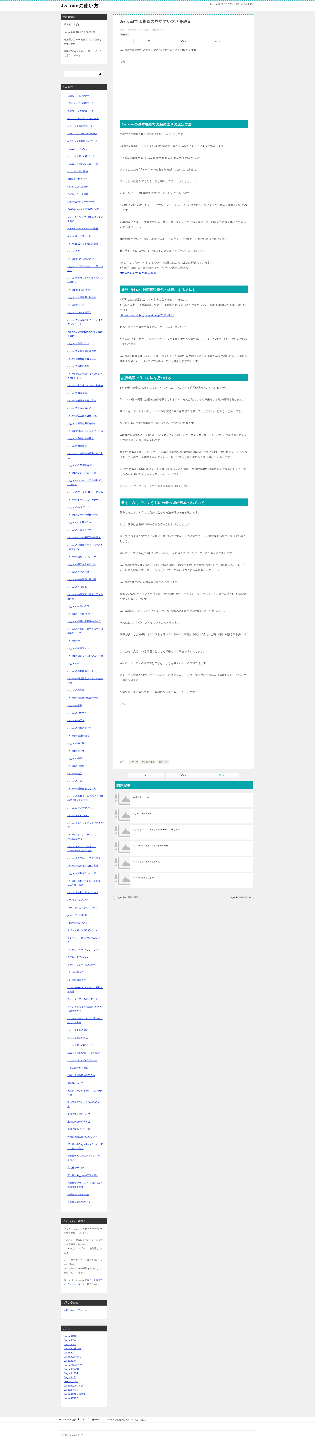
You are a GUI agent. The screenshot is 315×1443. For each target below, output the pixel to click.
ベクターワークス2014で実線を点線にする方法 (85, 1020)
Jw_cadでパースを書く (79, 312)
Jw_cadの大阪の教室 (78, 606)
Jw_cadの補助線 (75, 766)
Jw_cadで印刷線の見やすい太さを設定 (84, 333)
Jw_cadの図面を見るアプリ (81, 564)
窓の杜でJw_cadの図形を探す (82, 1175)
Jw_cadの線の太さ (77, 713)
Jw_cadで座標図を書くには (145, 813)
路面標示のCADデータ (79, 1202)
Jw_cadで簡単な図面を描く (81, 423)
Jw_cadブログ (71, 1389)
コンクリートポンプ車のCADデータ (84, 940)
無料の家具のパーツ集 (78, 1129)
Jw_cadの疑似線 (75, 690)
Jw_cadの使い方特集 (75, 1394)
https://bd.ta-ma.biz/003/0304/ (138, 273)
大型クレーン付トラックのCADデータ (84, 1092)
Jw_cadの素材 (74, 705)
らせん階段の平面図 (77, 1068)
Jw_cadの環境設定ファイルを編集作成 (150, 845)
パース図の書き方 (76, 980)
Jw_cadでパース (75, 305)
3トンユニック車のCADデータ (83, 118)
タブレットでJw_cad (78, 957)
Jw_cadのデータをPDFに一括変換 (85, 492)
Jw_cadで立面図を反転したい (82, 415)
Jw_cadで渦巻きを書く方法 (81, 400)
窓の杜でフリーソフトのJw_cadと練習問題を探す (85, 1185)
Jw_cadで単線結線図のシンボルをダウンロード (85, 322)
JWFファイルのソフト (79, 900)
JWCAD (134, 762)
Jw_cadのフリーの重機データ (82, 514)
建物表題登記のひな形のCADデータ (84, 1104)
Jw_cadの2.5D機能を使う (80, 465)
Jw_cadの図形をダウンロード (82, 556)
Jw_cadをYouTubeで (78, 815)
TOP (74, 1419)
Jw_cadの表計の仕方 (78, 735)
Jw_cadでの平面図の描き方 (81, 297)
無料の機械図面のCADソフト (82, 1136)
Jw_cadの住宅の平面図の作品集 (84, 537)
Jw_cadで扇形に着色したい (81, 366)
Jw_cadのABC (71, 1369)
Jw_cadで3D (74, 251)
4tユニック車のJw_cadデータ (82, 163)
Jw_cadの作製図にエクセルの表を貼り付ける (85, 547)
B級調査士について (141, 797)
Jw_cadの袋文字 (75, 743)
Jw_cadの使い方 (80, 5)
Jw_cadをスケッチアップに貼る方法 (85, 825)
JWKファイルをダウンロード (82, 907)
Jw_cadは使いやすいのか (80, 808)
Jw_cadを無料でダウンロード (82, 892)
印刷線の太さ (148, 762)
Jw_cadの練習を (75, 720)
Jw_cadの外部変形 (77, 587)
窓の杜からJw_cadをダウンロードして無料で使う (85, 1146)
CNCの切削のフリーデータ (81, 201)
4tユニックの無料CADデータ (82, 141)
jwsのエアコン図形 (77, 915)
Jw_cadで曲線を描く (78, 393)
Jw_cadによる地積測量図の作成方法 (85, 455)
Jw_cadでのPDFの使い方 (80, 289)
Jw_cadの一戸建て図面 (127, 897)
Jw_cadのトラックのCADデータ (84, 499)
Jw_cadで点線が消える (240, 897)
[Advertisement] (184, 87)
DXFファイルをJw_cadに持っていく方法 (85, 218)
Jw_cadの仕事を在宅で (143, 878)
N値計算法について (77, 922)
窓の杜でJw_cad (75, 1167)
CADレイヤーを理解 (77, 194)
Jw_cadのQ (70, 1360)
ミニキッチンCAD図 (77, 1037)
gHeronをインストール (79, 236)
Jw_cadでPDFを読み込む (80, 259)
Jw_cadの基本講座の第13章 (81, 579)
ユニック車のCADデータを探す (83, 1052)
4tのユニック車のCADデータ (82, 133)
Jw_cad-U (69, 1352)
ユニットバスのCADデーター (82, 1060)
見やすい (163, 762)
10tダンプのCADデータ (79, 95)
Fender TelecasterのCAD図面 (82, 228)
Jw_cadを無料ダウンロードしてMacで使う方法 (84, 882)
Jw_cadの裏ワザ (75, 750)
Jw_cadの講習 (74, 773)
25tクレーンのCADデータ (80, 111)
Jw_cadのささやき (73, 1385)
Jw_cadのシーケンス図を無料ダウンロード (85, 482)
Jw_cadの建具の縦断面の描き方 (84, 621)
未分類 (124, 34)
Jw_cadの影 (73, 640)
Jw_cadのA (70, 1340)
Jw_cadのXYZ (71, 1373)
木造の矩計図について (78, 1114)
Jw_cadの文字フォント (79, 648)
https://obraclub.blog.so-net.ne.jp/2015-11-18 (147, 315)
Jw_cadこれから (72, 1356)
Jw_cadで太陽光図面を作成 (81, 351)
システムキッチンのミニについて (84, 949)
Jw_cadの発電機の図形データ (82, 697)
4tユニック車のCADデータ (81, 156)
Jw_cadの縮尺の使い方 (79, 728)
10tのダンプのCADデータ (80, 103)
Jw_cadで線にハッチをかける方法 (85, 431)
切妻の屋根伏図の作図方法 (81, 1075)
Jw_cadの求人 (74, 663)
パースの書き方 (75, 972)
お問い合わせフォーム (75, 1310)
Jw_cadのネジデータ (78, 507)
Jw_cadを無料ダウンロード (81, 873)
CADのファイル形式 (77, 186)
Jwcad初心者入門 (73, 1365)
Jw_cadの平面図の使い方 (80, 613)
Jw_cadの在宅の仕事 (78, 572)
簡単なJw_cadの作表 (78, 1194)
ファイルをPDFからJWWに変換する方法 (85, 989)
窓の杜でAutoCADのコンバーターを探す (84, 1158)
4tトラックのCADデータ (80, 126)
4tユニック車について (78, 148)
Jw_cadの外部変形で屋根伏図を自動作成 (85, 596)
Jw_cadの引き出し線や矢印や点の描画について (85, 631)
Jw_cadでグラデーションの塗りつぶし (85, 268)
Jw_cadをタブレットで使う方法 (84, 858)
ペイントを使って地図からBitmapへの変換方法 (84, 1008)
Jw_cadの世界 (71, 1398)
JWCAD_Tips (71, 1381)
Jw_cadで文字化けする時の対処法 (85, 385)
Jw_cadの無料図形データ (80, 671)
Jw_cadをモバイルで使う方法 (146, 861)
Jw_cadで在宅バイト (78, 343)
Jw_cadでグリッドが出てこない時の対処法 (85, 280)
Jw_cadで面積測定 (77, 446)
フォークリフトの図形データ (82, 999)
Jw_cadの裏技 (74, 758)
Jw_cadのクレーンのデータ (81, 472)
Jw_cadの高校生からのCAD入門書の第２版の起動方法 (85, 798)
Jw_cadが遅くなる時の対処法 (82, 243)
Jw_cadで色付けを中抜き (80, 438)
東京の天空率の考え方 (78, 1121)
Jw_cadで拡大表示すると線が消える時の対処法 (85, 375)
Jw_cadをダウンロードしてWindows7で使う (81, 836)
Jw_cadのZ (70, 1377)
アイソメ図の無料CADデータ (82, 930)
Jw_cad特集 (70, 1336)
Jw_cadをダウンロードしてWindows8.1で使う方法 (155, 829)
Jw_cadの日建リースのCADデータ (85, 655)
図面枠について (75, 1083)
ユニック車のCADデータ (80, 1045)
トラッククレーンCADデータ (82, 964)
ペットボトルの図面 (77, 1030)
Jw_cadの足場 (74, 781)
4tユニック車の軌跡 (77, 171)
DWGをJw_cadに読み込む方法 (83, 209)
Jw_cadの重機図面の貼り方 (81, 788)
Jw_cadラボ (70, 1344)
